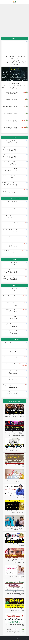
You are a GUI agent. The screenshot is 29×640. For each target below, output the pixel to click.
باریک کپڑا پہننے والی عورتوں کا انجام (10, 342)
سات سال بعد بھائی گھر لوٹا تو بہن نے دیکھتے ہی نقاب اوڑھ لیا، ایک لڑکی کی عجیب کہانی (10, 332)
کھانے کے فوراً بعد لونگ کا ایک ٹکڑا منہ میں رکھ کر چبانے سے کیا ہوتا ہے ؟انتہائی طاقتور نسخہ (14, 416)
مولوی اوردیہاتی (14, 83)
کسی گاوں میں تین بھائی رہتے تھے (10, 99)
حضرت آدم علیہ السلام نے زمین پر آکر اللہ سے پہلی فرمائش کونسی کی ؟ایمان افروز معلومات (10, 386)
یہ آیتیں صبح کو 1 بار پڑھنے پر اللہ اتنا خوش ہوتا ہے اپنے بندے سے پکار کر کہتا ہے (10, 121)
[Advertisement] (14, 20)
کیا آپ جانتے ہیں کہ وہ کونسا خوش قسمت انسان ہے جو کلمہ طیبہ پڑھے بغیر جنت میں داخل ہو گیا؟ (10, 372)
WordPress (5, 638)
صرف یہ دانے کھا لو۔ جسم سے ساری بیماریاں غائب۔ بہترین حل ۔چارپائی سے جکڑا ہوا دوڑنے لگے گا (10, 149)
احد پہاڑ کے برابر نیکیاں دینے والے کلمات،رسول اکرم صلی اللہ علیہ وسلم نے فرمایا (15, 593)
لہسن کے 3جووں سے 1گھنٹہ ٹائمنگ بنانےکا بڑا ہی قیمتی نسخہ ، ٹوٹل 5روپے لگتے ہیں (10, 163)
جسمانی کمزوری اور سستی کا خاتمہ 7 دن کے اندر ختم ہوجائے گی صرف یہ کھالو (9, 184)
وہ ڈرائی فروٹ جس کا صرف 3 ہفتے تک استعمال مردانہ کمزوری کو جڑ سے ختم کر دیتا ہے (10, 191)
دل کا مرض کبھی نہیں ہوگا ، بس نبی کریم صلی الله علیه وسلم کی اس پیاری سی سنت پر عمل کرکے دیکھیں (14, 433)
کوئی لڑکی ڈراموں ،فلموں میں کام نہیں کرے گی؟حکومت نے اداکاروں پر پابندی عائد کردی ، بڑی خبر (10, 278)
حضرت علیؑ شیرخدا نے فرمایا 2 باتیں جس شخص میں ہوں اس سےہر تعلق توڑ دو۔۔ (15, 631)
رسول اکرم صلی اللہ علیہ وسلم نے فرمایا (15, 464)
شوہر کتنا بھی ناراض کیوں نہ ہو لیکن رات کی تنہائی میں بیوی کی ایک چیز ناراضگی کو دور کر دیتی (15, 560)
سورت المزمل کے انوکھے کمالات (11, 363)
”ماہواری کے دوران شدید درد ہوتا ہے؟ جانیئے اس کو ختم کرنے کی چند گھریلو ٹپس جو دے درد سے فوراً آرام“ (14, 528)
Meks (13, 638)
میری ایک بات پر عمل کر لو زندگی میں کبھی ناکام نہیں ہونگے (10, 304)
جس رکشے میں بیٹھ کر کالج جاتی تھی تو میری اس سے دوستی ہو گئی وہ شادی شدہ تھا (10, 325)
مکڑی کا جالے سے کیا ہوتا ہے (10, 113)
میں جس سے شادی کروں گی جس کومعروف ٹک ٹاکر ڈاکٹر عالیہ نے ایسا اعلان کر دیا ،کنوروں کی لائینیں (10, 271)
